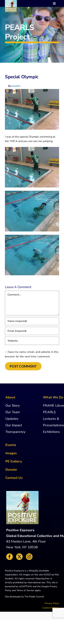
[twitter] (19, 556)
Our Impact (13, 425)
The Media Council (34, 596)
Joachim (16, 85)
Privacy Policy (52, 603)
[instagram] (29, 556)
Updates (12, 418)
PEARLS (49, 412)
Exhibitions (51, 432)
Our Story (12, 405)
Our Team (12, 412)
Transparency (15, 432)
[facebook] (9, 556)
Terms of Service (25, 590)
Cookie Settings (50, 607)
